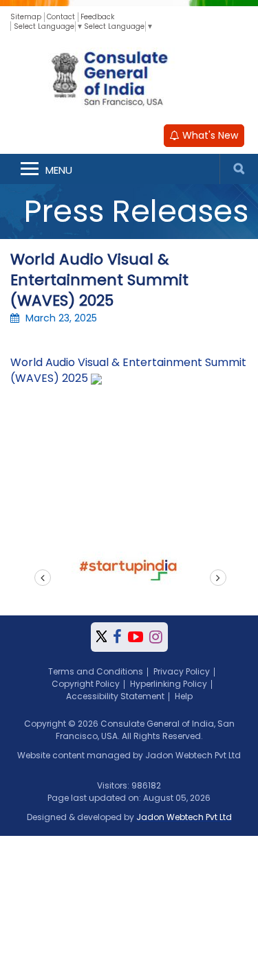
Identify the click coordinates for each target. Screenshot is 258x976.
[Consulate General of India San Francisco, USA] (129, 76)
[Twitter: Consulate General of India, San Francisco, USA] (101, 637)
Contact (61, 17)
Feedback (97, 17)
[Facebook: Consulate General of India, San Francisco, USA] (117, 637)
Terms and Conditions (95, 671)
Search (238, 169)
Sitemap (25, 17)
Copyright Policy (86, 684)
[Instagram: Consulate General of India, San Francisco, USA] (155, 637)
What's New (209, 135)
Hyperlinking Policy (168, 684)
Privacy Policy (181, 671)
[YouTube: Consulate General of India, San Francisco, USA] (135, 637)
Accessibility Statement (115, 696)
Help (184, 696)
